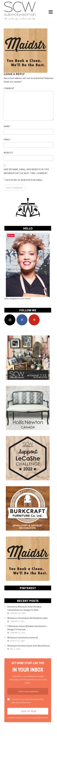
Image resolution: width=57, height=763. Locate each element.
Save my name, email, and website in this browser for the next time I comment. (26, 171)
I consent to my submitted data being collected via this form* (27, 701)
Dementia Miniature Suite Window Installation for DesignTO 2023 (24, 608)
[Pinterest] (34, 319)
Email (7, 139)
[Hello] (27, 265)
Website (8, 152)
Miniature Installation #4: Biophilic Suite (27, 617)
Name (7, 126)
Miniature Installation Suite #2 (22, 637)
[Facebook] (22, 319)
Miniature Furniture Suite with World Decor (28, 645)
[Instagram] (9, 319)
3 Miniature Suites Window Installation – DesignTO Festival (27, 628)
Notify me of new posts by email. (24, 179)
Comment (9, 88)
